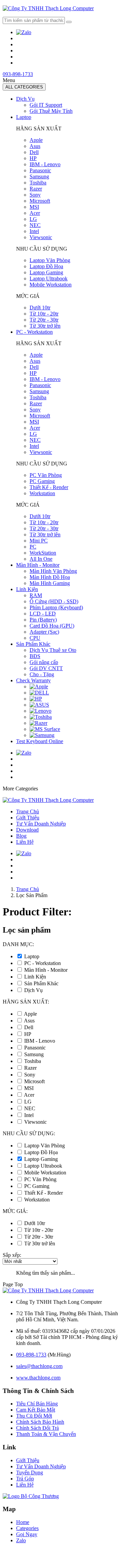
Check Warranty (33, 680)
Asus (35, 146)
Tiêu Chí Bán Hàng (37, 1403)
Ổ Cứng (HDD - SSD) (54, 601)
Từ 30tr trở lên (45, 326)
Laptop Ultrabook (49, 278)
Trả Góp (25, 1478)
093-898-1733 (18, 74)
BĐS (35, 656)
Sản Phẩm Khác (33, 644)
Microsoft (40, 201)
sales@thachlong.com (39, 1366)
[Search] (69, 22)
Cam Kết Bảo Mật (35, 1410)
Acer (35, 213)
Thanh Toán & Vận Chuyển (46, 1434)
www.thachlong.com (38, 1377)
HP (33, 158)
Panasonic (40, 170)
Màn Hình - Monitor (37, 565)
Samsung (39, 176)
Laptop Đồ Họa (46, 266)
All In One (41, 559)
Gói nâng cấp (44, 662)
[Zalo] (23, 32)
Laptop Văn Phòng (50, 260)
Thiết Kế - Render (49, 487)
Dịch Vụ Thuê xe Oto (53, 650)
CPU (35, 638)
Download (27, 830)
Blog (21, 836)
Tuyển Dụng (29, 1472)
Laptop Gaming (46, 272)
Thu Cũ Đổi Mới (34, 1416)
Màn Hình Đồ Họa (50, 577)
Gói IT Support (46, 105)
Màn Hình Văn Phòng (53, 571)
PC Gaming (42, 481)
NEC (35, 225)
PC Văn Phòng (46, 475)
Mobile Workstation (51, 284)
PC (33, 547)
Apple (36, 140)
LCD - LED (43, 613)
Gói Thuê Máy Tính (51, 111)
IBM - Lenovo (45, 164)
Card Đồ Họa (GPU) (52, 626)
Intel (34, 231)
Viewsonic (41, 237)
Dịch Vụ (25, 99)
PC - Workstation (34, 332)
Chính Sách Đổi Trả (37, 1428)
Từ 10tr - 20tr (44, 313)
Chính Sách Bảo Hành (40, 1422)
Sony (35, 195)
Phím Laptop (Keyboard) (56, 607)
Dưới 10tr (40, 307)
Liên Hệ (25, 842)
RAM (36, 595)
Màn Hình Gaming (50, 583)
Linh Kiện (27, 589)
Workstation (42, 493)
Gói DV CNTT (46, 668)
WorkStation (43, 553)
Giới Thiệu (27, 817)
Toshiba (38, 182)
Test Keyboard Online (39, 741)
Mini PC (39, 540)
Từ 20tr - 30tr (44, 320)
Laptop (23, 117)
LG (33, 219)
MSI (34, 207)
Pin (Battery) (43, 620)
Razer (36, 189)
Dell (34, 152)
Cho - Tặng (42, 674)
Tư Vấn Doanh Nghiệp (41, 824)
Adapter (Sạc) (44, 632)
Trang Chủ (27, 811)
